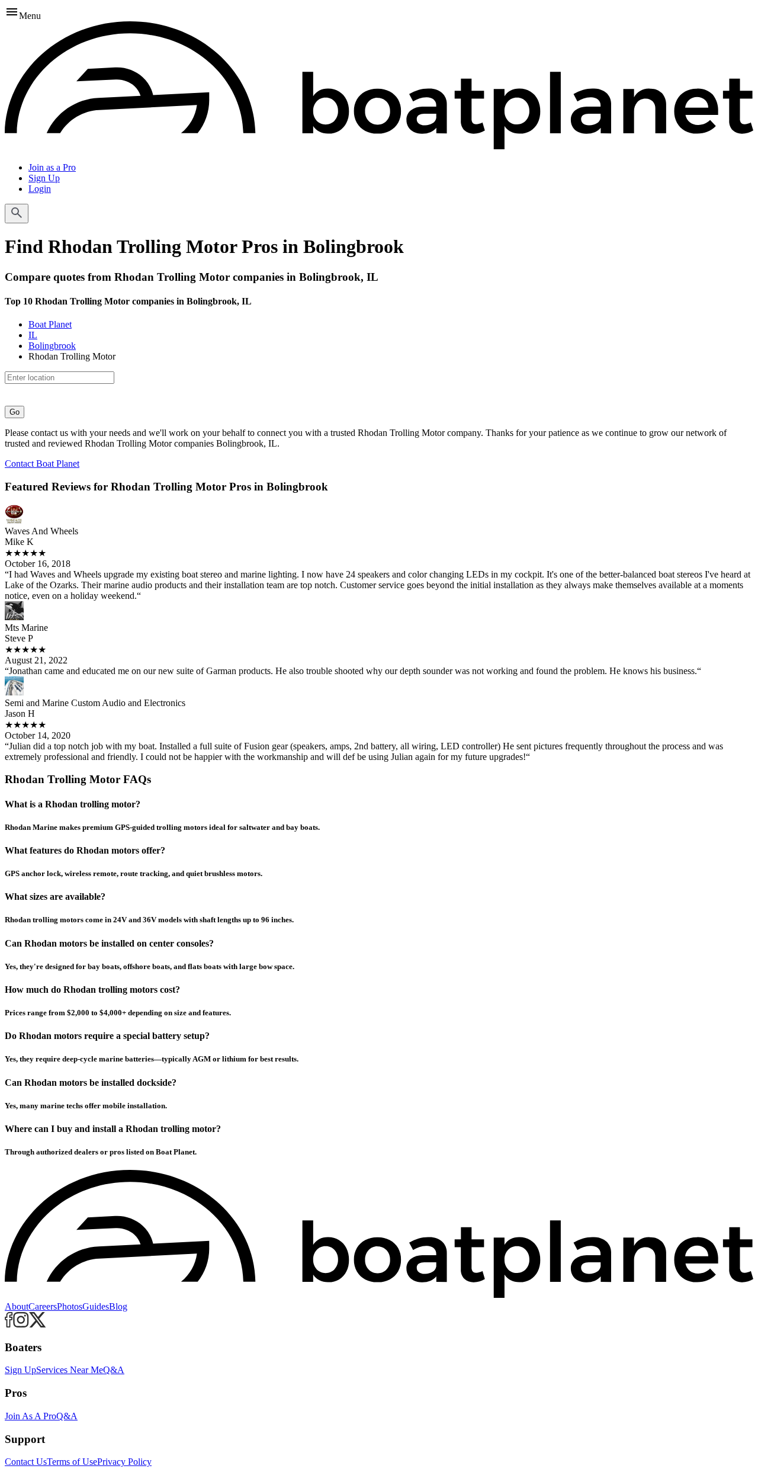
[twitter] (37, 1324)
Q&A (113, 1370)
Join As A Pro (30, 1416)
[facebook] (9, 1324)
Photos (69, 1306)
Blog (118, 1306)
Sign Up (44, 178)
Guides (95, 1306)
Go (14, 412)
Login (39, 189)
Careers (42, 1306)
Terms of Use (72, 1462)
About (16, 1306)
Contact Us (26, 1462)
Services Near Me (69, 1370)
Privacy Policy (124, 1462)
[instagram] (21, 1324)
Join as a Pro (52, 167)
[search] (16, 213)
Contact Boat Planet (42, 463)
